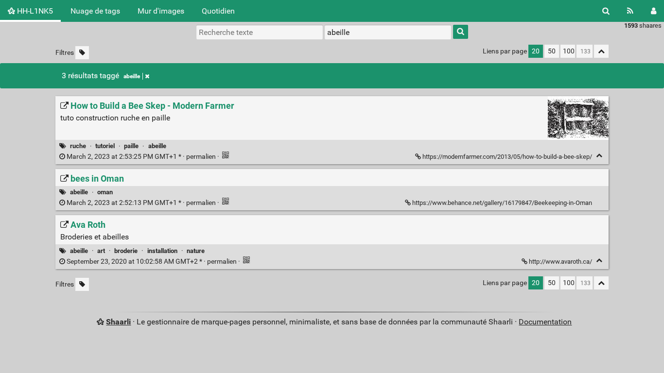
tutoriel (105, 146)
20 (536, 51)
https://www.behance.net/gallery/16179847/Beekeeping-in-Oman (502, 202)
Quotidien (218, 11)
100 (569, 51)
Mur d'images (161, 11)
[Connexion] (653, 11)
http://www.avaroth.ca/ (560, 261)
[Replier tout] (601, 51)
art (101, 250)
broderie (126, 250)
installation (162, 250)
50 (552, 51)
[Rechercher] (605, 11)
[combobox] (388, 32)
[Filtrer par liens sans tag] (82, 52)
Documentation (545, 321)
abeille (131, 76)
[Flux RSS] (630, 11)
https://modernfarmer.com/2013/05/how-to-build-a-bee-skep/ (507, 156)
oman (105, 192)
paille (131, 146)
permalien (141, 157)
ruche (78, 146)
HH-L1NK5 (34, 11)
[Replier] (599, 156)
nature (196, 250)
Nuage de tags (95, 11)
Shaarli (118, 321)
